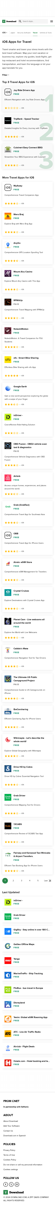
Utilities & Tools (46, 33)
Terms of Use (9, 1155)
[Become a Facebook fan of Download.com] (5, 1184)
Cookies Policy (9, 1160)
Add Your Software (11, 1126)
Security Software (24, 33)
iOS (4, 32)
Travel (35, 33)
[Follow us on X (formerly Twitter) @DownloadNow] (11, 1184)
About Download (10, 1121)
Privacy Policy (9, 1150)
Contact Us (8, 1131)
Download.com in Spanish (14, 1136)
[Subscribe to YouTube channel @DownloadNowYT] (17, 1184)
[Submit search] (20, 21)
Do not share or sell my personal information (22, 1165)
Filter (4, 75)
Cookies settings (10, 1169)
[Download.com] (9, 21)
